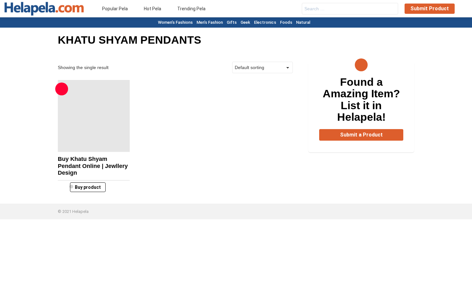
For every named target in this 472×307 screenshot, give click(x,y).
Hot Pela (152, 8)
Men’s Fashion (210, 22)
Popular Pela (114, 8)
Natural (303, 22)
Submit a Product (361, 135)
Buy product (88, 187)
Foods (286, 22)
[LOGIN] (463, 9)
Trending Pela (190, 8)
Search (391, 9)
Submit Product (429, 8)
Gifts (232, 22)
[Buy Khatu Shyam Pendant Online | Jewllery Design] (94, 116)
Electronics (265, 22)
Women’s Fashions (175, 22)
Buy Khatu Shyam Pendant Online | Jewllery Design (93, 166)
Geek (245, 22)
